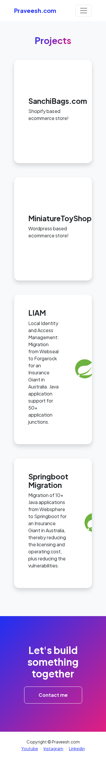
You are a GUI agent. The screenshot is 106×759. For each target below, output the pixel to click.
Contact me (53, 695)
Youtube (29, 748)
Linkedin (77, 748)
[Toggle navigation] (83, 10)
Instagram (53, 748)
